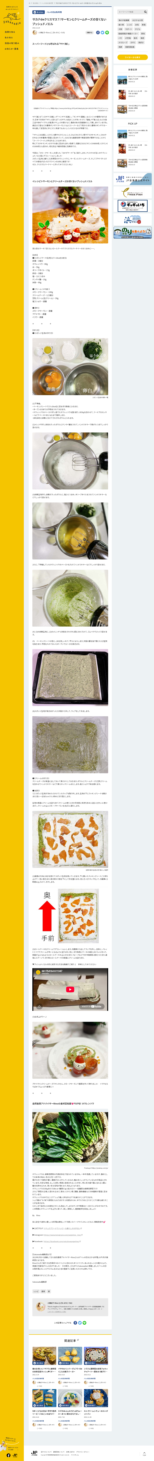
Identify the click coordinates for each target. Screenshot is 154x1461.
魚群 (120, 47)
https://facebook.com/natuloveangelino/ (61, 1241)
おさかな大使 (137, 20)
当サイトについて (46, 1452)
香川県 (121, 24)
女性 (137, 24)
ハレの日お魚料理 (54, 12)
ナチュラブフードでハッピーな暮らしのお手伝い (62, 1228)
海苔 (142, 38)
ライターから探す (132, 57)
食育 (43, 1291)
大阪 (120, 29)
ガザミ (132, 42)
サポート (128, 29)
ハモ (120, 38)
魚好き (141, 42)
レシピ (36, 1291)
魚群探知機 (129, 47)
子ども (137, 29)
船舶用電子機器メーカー (128, 33)
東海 (143, 24)
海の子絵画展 (124, 20)
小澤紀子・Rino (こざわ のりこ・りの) (51, 32)
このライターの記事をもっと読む (57, 1312)
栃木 (135, 38)
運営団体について (58, 1452)
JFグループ (123, 42)
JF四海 (128, 38)
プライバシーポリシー (83, 1452)
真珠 (143, 33)
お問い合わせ (70, 1452)
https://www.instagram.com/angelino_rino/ (62, 1235)
